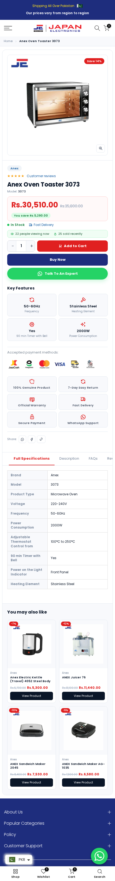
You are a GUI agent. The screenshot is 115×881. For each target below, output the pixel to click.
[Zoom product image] (100, 148)
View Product (31, 696)
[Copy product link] (41, 439)
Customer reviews (41, 176)
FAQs (93, 458)
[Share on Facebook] (31, 439)
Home (8, 41)
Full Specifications (32, 458)
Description (69, 458)
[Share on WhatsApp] (22, 439)
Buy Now (58, 259)
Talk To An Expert (61, 273)
